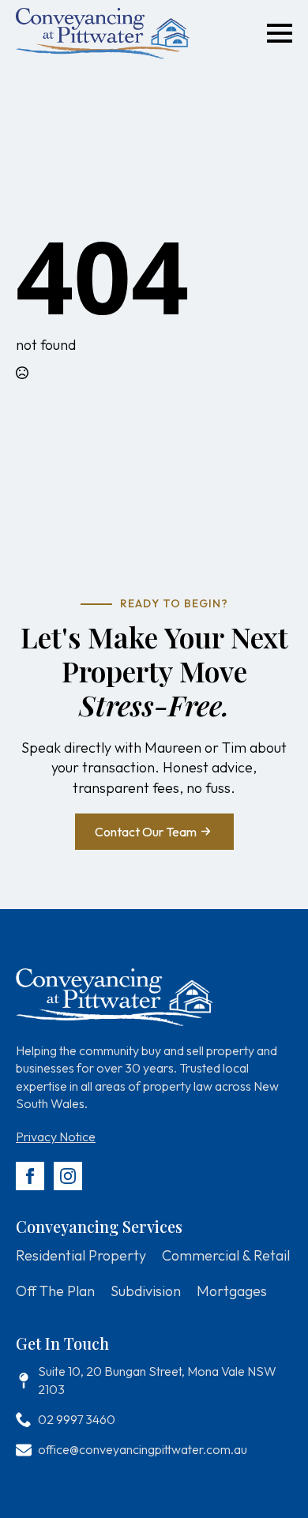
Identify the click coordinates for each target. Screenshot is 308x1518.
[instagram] (68, 1176)
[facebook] (30, 1176)
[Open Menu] (279, 33)
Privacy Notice (56, 1136)
